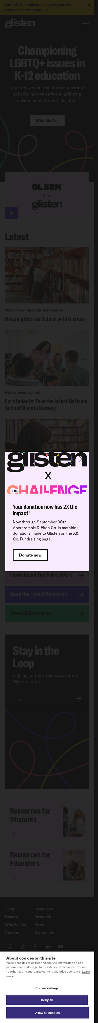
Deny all (47, 1000)
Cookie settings (47, 988)
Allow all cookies (47, 1013)
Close (81, 458)
